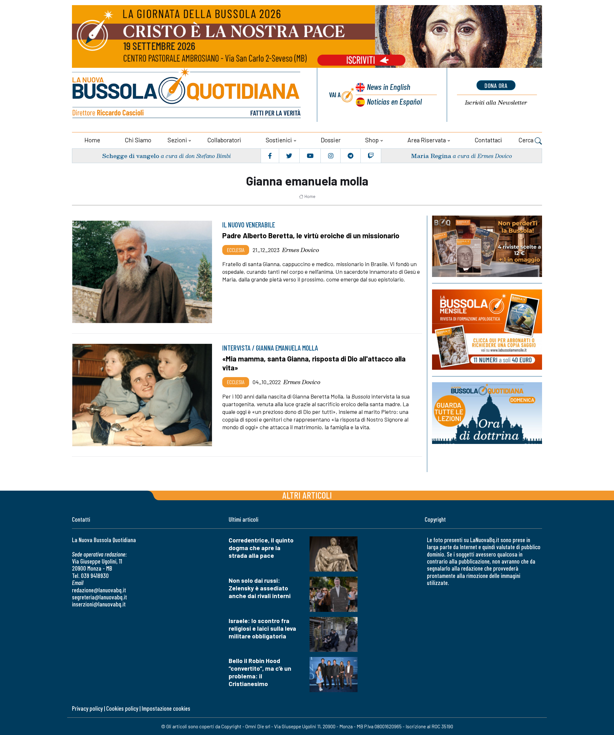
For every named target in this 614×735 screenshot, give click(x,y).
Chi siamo (138, 140)
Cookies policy (122, 708)
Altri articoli (307, 495)
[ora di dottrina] (487, 413)
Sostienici (279, 140)
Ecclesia (235, 249)
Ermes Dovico (300, 250)
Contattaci (488, 140)
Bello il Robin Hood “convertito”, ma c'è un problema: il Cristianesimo (260, 672)
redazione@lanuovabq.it (99, 590)
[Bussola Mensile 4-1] (487, 246)
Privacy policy (87, 708)
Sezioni (177, 140)
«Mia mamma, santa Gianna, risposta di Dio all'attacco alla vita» (313, 363)
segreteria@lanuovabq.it (99, 597)
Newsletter (496, 102)
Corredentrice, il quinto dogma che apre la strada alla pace (261, 547)
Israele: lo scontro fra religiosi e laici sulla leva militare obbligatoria (262, 628)
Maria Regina (431, 155)
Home (92, 140)
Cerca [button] (526, 140)
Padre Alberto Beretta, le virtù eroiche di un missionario (310, 235)
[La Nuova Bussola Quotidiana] (187, 95)
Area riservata (426, 140)
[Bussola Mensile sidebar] (487, 329)
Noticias (394, 101)
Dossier (331, 140)
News (388, 86)
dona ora (496, 85)
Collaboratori (224, 140)
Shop (372, 140)
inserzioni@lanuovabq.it (99, 604)
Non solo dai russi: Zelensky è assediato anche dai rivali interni (260, 588)
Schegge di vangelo (130, 155)
